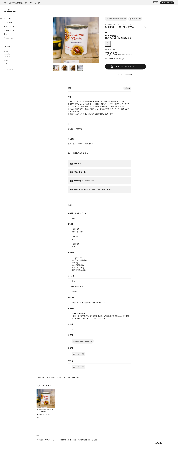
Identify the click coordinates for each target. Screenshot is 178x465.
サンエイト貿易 (136, 18)
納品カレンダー (10, 30)
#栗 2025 (77, 163)
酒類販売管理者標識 (84, 440)
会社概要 (94, 440)
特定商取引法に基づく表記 (68, 440)
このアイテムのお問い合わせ (125, 74)
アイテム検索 (10, 22)
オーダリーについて (8, 49)
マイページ (9, 34)
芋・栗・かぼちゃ (110, 24)
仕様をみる (127, 88)
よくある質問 (7, 54)
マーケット (9, 18)
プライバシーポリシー (51, 440)
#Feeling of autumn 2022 (84, 181)
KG (108, 44)
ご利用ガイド (7, 56)
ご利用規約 (40, 440)
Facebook (6, 60)
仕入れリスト (10, 26)
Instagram (6, 62)
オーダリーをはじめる (167, 2)
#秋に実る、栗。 (80, 172)
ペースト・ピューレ (128, 24)
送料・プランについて (127, 54)
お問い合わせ (10, 38)
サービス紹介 (7, 46)
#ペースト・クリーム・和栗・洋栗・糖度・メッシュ (93, 189)
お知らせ (6, 51)
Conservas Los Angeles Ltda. (117, 18)
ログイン (155, 2)
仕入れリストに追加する (125, 66)
